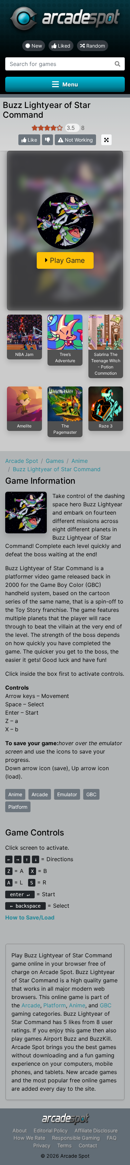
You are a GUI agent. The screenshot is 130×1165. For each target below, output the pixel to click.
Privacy (41, 1145)
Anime (15, 794)
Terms (64, 1145)
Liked (63, 46)
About (19, 1130)
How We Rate (29, 1138)
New (36, 46)
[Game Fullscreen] (106, 139)
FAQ (111, 1138)
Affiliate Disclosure (96, 1130)
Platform (17, 807)
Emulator (67, 794)
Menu (70, 84)
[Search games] (118, 63)
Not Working (78, 140)
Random (95, 46)
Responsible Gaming (76, 1138)
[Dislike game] (47, 139)
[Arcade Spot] (65, 20)
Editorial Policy (51, 1130)
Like (31, 140)
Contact (88, 1145)
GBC (91, 794)
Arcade (40, 794)
